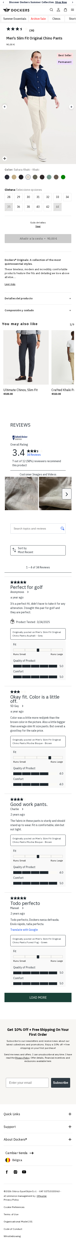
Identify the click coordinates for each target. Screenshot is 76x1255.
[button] (3, 2)
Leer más (10, 284)
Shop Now (61, 2)
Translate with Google (24, 929)
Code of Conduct (13, 1228)
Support (10, 1127)
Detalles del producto (19, 298)
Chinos (56, 19)
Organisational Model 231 (18, 1221)
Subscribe (60, 1082)
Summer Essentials (14, 19)
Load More (38, 997)
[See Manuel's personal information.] (22, 908)
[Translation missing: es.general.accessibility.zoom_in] (4, 158)
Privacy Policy (22, 1057)
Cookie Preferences (14, 1207)
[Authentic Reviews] (20, 438)
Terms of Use (11, 1214)
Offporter (42, 1195)
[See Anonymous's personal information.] (27, 592)
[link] (35, 452)
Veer (38, 226)
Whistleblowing (12, 1236)
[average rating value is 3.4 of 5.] (17, 29)
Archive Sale (38, 19)
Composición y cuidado (19, 310)
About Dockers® (15, 1139)
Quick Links (12, 1114)
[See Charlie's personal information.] (22, 809)
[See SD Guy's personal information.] (22, 706)
